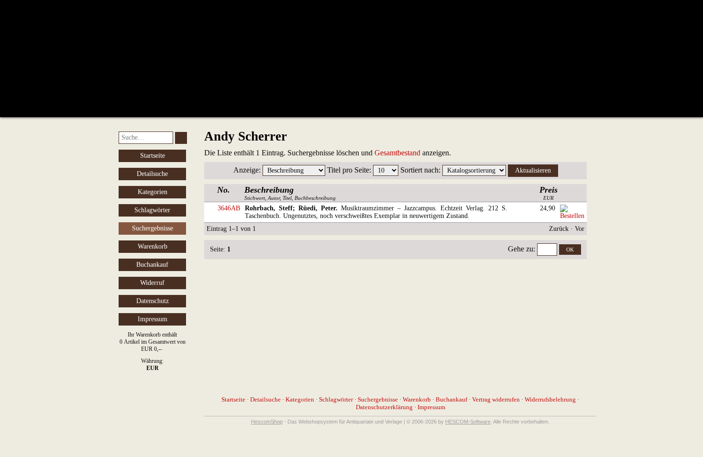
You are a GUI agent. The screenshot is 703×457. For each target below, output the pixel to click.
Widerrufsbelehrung (550, 399)
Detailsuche (152, 173)
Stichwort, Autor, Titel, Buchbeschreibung (290, 193)
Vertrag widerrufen (496, 399)
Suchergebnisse (378, 399)
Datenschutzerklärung (384, 407)
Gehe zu (520, 249)
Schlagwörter (152, 210)
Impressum (152, 319)
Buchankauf (152, 264)
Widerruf (152, 282)
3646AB (229, 208)
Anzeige (246, 170)
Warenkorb (152, 246)
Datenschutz (152, 301)
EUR (548, 193)
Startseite (152, 155)
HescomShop (267, 421)
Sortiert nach (419, 170)
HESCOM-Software (468, 421)
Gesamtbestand (397, 153)
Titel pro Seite (348, 170)
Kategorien (152, 192)
